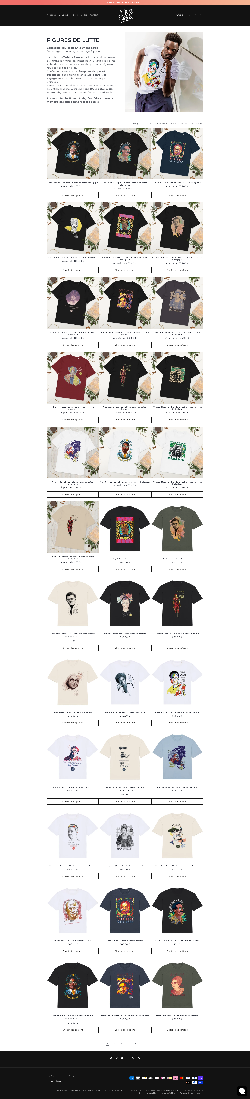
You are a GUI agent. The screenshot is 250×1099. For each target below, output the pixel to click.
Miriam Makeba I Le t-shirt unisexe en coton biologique (73, 408)
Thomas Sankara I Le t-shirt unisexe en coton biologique (72, 557)
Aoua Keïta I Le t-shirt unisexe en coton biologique (72, 258)
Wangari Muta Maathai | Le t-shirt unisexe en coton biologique (177, 408)
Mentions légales (169, 1090)
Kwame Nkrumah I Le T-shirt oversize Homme (177, 712)
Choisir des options (72, 195)
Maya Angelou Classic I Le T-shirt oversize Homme (125, 866)
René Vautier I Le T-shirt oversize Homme (73, 941)
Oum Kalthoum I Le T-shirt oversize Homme (177, 1015)
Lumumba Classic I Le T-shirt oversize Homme (73, 634)
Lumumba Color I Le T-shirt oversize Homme (177, 559)
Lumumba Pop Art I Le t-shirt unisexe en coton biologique (125, 259)
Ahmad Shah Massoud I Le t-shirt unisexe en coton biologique (125, 333)
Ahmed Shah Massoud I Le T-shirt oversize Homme (125, 1015)
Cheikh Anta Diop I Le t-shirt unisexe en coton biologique (125, 184)
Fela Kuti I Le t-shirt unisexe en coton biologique (177, 183)
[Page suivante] (142, 1044)
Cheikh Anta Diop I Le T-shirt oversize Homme (177, 941)
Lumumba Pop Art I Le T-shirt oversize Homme (125, 559)
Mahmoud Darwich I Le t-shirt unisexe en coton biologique (73, 333)
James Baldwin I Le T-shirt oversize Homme (73, 787)
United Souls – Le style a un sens (73, 1090)
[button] (64, 15)
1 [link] (107, 1043)
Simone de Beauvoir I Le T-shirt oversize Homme (72, 866)
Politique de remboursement (191, 1093)
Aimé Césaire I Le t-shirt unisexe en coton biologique (72, 183)
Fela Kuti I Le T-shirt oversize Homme (125, 941)
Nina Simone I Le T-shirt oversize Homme (125, 712)
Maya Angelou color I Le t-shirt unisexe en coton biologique (177, 333)
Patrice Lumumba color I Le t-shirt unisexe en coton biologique (177, 259)
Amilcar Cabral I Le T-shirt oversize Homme (177, 787)
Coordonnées (155, 1090)
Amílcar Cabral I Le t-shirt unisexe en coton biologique (72, 483)
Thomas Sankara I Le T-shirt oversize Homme (177, 634)
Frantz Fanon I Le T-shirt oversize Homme (125, 787)
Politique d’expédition (148, 1093)
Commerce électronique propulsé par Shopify (105, 1090)
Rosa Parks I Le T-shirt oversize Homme (73, 712)
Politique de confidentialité (136, 1090)
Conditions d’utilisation (168, 1093)
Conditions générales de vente (191, 1090)
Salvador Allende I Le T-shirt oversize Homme (177, 866)
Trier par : (136, 123)
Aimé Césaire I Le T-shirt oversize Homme (73, 1015)
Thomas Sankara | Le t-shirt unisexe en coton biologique (124, 408)
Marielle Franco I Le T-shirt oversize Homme (125, 634)
